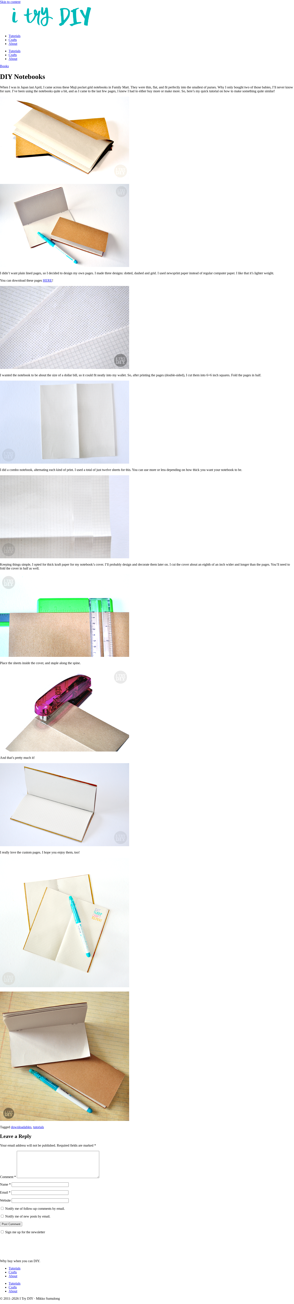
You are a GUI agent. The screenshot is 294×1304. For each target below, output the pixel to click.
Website (5, 1200)
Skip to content (10, 2)
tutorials (38, 1127)
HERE (47, 280)
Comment (8, 1177)
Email (5, 1192)
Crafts (13, 40)
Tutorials (14, 36)
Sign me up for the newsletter (24, 1232)
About (13, 44)
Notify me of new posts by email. (27, 1216)
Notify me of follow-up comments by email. (35, 1208)
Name (5, 1184)
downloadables (21, 1127)
